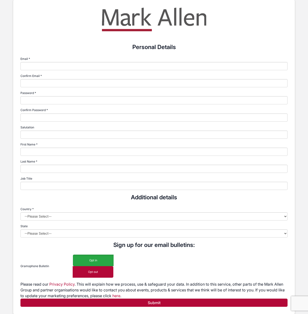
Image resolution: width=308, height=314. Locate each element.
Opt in (93, 260)
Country (27, 209)
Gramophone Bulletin (34, 266)
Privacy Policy (62, 284)
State (24, 226)
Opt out (93, 272)
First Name (27, 144)
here (116, 295)
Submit (154, 302)
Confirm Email (30, 76)
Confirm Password (33, 110)
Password (27, 93)
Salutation (27, 127)
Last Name (27, 161)
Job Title (26, 178)
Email (24, 59)
